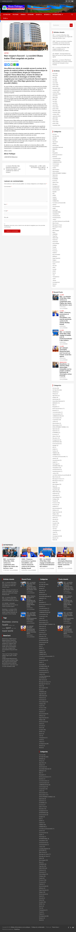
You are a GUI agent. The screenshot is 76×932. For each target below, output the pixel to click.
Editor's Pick (55, 182)
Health (54, 208)
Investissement (56, 215)
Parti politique (56, 243)
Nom (5, 204)
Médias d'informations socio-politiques (20, 927)
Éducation (55, 184)
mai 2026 (55, 79)
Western (55, 284)
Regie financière (56, 258)
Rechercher (71, 25)
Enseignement (56, 186)
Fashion (54, 197)
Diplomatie (55, 175)
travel (4, 631)
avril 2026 (55, 81)
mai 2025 (55, 101)
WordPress (17, 929)
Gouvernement (56, 206)
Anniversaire (56, 145)
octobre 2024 (56, 114)
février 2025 (55, 107)
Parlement (55, 239)
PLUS (4, 18)
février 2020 (55, 121)
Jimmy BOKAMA (14, 61)
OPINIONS (55, 234)
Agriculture (55, 141)
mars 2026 (55, 83)
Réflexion (55, 256)
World (54, 286)
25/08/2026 (62, 377)
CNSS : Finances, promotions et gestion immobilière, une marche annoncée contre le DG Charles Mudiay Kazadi (62, 43)
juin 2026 (55, 77)
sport (8, 628)
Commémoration (57, 158)
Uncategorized (56, 282)
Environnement (56, 190)
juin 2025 (55, 99)
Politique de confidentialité (38, 927)
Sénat (54, 267)
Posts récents (63, 579)
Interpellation (56, 214)
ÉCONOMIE (31, 14)
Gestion (54, 204)
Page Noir (55, 236)
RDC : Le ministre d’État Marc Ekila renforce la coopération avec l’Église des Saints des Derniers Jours (62, 36)
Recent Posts (58, 292)
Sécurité (55, 265)
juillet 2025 (55, 97)
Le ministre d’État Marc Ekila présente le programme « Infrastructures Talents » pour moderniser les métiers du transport (13, 169)
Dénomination (56, 169)
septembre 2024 (56, 116)
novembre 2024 (56, 112)
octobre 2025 (56, 92)
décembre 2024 (56, 110)
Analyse (54, 143)
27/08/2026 (62, 306)
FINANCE (23, 14)
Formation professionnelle (59, 202)
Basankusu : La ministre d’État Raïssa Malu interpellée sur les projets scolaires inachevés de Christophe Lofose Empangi (66, 370)
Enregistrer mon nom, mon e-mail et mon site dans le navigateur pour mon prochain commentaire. (24, 226)
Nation (54, 228)
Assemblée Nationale (58, 147)
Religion (54, 260)
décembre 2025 (56, 88)
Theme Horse (55, 927)
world (10, 631)
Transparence (56, 276)
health (5, 625)
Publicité (55, 252)
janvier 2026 (55, 86)
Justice (6, 53)
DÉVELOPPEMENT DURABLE (59, 173)
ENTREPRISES (56, 188)
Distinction (55, 177)
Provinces (55, 251)
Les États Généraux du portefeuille (61, 221)
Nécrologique (56, 230)
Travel (54, 278)
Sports (54, 273)
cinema (15, 622)
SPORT (54, 271)
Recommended (56, 254)
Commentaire (8, 186)
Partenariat (55, 241)
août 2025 (55, 95)
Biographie (55, 153)
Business (55, 156)
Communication (56, 160)
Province (55, 249)
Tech (54, 275)
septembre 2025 (56, 94)
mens (13, 625)
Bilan (54, 151)
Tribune (54, 280)
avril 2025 (55, 103)
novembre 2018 (56, 125)
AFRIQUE (55, 138)
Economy (55, 180)
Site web (6, 217)
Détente (46, 14)
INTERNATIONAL (57, 14)
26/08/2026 (62, 326)
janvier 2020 (55, 123)
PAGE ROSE (55, 238)
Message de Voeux (57, 225)
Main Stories (56, 223)
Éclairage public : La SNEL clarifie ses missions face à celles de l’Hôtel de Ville (37, 167)
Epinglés (55, 191)
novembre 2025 (56, 90)
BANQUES (55, 149)
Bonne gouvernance (57, 154)
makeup (10, 625)
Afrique (54, 140)
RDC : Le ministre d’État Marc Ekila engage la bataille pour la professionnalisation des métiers (61, 49)
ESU (53, 193)
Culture (54, 167)
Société (38, 14)
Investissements (57, 217)
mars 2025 (55, 105)
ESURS (54, 195)
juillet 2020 (55, 118)
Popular (54, 247)
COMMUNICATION (57, 162)
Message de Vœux (57, 226)
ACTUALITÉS (6, 14)
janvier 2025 (55, 108)
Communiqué (56, 164)
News (54, 232)
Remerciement (56, 262)
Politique (15, 14)
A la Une (55, 134)
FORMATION (56, 201)
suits (12, 628)
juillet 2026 (55, 75)
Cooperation (56, 165)
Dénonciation (56, 171)
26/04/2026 (7, 61)
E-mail (6, 211)
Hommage (55, 210)
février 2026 (55, 84)
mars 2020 (55, 120)
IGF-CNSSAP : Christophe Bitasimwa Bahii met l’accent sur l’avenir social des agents (62, 55)
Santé (54, 263)
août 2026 (55, 73)
